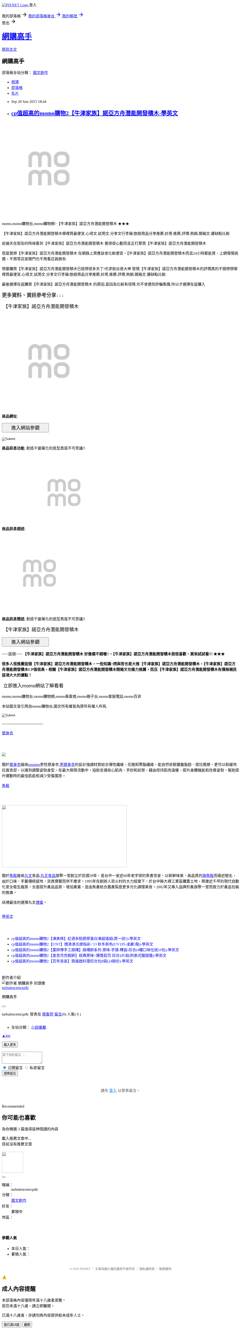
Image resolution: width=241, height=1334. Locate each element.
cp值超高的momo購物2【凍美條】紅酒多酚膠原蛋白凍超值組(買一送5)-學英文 (76, 939)
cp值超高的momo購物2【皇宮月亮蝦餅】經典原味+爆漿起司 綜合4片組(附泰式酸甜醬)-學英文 (88, 956)
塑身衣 (7, 733)
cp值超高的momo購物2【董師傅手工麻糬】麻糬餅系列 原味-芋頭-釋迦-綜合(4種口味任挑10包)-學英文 (95, 950)
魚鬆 (5, 786)
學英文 (7, 917)
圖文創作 (40, 73)
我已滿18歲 (11, 1324)
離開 (27, 1324)
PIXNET (85, 1269)
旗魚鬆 (208, 876)
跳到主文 (9, 49)
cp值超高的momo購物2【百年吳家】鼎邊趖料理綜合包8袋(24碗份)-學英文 (72, 961)
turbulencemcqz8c (15, 988)
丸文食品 (48, 876)
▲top (6, 1036)
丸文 (28, 876)
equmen (34, 765)
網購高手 (17, 36)
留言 (58, 1014)
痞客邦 (47, 1014)
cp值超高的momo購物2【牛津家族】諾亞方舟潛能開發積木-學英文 (94, 113)
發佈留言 (10, 1073)
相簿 (15, 82)
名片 (15, 93)
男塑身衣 (67, 765)
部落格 (17, 88)
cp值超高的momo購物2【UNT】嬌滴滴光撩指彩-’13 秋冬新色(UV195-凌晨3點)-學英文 (82, 944)
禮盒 (39, 902)
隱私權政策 (147, 1269)
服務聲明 (165, 1269)
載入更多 (10, 1045)
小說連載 (38, 1027)
